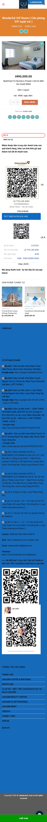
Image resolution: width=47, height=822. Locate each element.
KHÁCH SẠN (30, 26)
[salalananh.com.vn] (23, 4)
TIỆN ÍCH (6, 711)
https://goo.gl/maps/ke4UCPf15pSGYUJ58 (21, 428)
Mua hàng (29, 102)
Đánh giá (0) (8, 139)
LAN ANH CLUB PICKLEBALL (15, 702)
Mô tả (5, 135)
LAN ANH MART (9, 706)
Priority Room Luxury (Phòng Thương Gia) (9, 312)
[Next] (45, 304)
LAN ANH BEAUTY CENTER (14, 697)
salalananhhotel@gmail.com (20, 545)
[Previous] (2, 304)
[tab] (23, 135)
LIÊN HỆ (5, 721)
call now (23, 818)
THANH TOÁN (8, 716)
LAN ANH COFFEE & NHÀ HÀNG (16, 679)
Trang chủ (16, 26)
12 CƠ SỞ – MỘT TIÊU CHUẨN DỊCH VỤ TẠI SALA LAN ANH (22, 690)
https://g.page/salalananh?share (28, 372)
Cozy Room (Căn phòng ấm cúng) (35, 312)
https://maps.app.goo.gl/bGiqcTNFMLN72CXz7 (22, 446)
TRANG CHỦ (7, 674)
